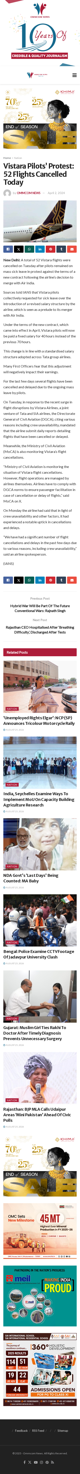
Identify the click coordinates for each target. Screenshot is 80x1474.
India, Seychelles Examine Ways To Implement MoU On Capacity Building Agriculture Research (38, 799)
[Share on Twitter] (19, 249)
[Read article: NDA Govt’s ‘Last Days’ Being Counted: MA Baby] (40, 844)
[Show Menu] (74, 75)
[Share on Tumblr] (61, 249)
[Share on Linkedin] (40, 249)
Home (7, 158)
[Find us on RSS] (52, 1462)
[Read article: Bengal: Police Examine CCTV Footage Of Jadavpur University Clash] (40, 920)
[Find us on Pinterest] (47, 1462)
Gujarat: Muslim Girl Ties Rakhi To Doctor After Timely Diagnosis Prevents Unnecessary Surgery (34, 1033)
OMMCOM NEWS (28, 193)
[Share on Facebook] (8, 249)
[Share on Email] (72, 249)
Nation (18, 158)
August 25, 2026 (14, 729)
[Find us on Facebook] (25, 1462)
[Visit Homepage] (37, 75)
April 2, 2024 (56, 193)
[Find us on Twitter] (30, 1462)
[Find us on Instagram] (41, 1462)
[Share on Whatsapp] (29, 249)
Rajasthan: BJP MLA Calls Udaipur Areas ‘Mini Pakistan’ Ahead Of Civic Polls (37, 1115)
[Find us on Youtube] (36, 1462)
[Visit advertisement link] (40, 33)
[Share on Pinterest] (50, 249)
